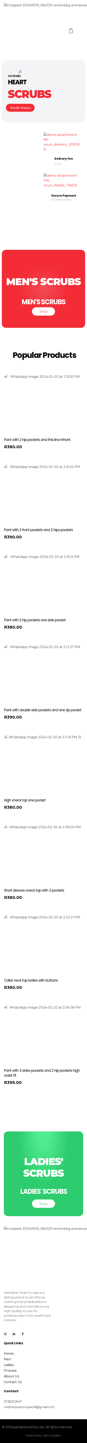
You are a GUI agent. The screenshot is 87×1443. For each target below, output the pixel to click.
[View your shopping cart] (71, 30)
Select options (19, 448)
